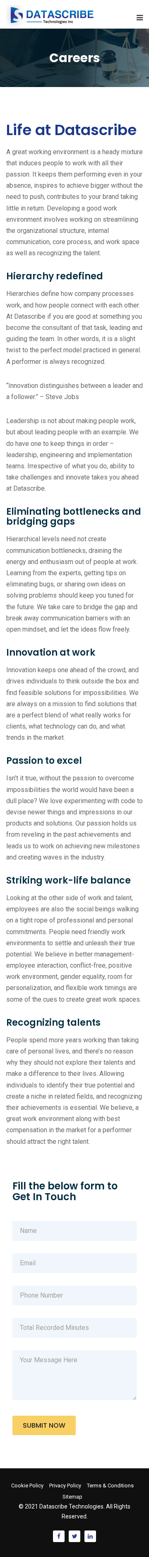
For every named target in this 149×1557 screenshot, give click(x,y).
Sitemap (72, 1497)
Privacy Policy (65, 1485)
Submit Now (44, 1425)
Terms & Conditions (110, 1485)
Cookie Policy (27, 1485)
